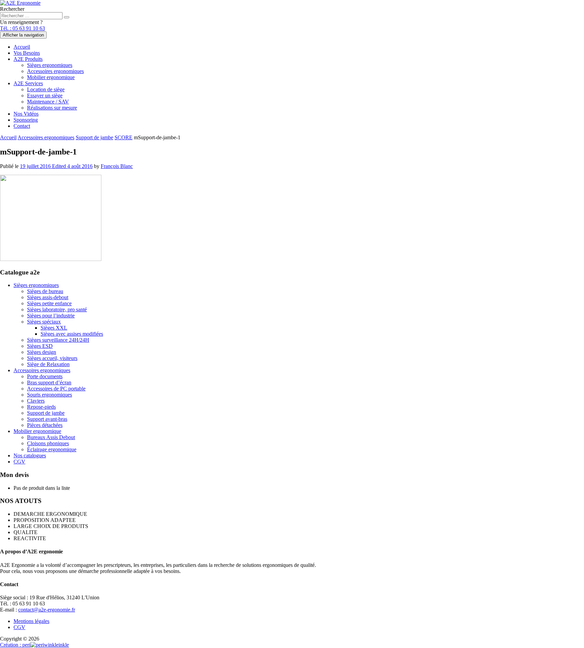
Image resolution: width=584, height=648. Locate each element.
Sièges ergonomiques (49, 65)
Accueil (22, 47)
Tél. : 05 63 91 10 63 (22, 28)
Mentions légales (31, 621)
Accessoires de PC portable (56, 388)
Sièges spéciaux (44, 322)
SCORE (123, 137)
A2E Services (28, 83)
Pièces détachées (45, 425)
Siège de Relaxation (48, 364)
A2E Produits (28, 59)
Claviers (36, 401)
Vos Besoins (27, 53)
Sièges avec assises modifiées (72, 334)
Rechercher (12, 9)
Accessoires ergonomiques (55, 71)
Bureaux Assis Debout (51, 437)
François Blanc (117, 166)
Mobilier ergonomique (51, 77)
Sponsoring (26, 120)
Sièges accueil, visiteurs (52, 358)
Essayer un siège (45, 95)
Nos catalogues (30, 455)
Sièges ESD (40, 346)
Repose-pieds (41, 407)
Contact (22, 126)
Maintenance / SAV (48, 101)
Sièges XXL (54, 328)
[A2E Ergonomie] (20, 3)
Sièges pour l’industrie (51, 315)
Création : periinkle (34, 645)
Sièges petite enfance (49, 303)
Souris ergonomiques (49, 395)
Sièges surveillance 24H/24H (58, 340)
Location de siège (46, 89)
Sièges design (41, 352)
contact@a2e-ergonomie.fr (46, 610)
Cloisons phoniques (48, 443)
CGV (19, 461)
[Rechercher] (66, 17)
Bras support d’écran (49, 382)
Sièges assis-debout (47, 297)
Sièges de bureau (45, 291)
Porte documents (45, 376)
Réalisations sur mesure (52, 108)
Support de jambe (94, 137)
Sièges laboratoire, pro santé (57, 309)
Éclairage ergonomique (51, 449)
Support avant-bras (47, 419)
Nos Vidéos (26, 114)
